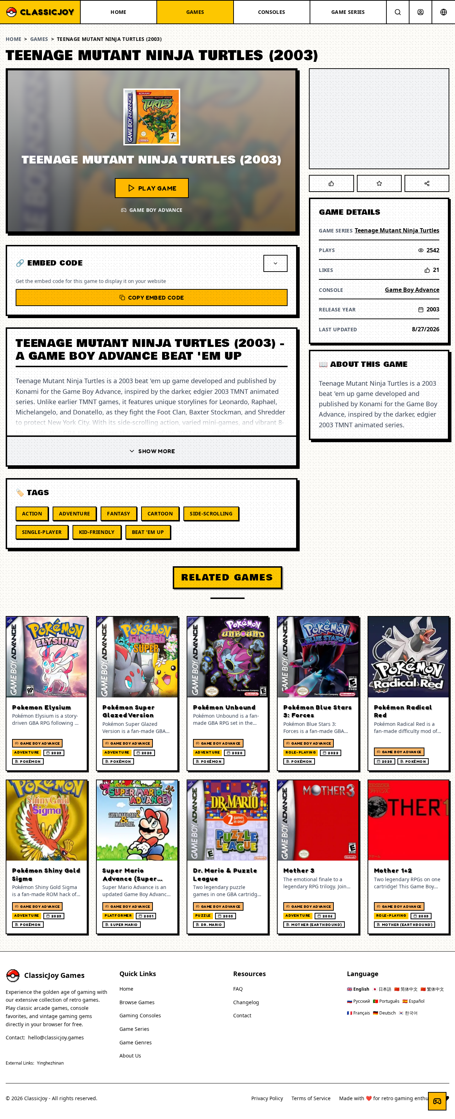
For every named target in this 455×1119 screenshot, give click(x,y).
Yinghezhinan (50, 1063)
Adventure (74, 513)
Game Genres (135, 1042)
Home (13, 39)
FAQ (238, 988)
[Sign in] (421, 12)
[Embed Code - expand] (275, 263)
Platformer (118, 915)
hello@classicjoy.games (56, 1037)
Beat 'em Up (148, 532)
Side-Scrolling (211, 513)
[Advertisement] (379, 118)
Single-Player (42, 532)
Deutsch (384, 1013)
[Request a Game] (437, 1101)
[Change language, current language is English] (443, 12)
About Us (130, 1055)
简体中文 (406, 989)
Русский (358, 1001)
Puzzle (203, 915)
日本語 (381, 989)
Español (413, 1001)
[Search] (398, 12)
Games (39, 39)
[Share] (427, 183)
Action (32, 513)
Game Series (134, 1029)
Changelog (246, 1002)
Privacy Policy (267, 1098)
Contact (242, 1015)
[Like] (331, 183)
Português (386, 1001)
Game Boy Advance (412, 290)
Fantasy (118, 513)
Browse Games (137, 1002)
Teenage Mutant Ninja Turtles (397, 230)
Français (358, 1013)
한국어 (408, 1013)
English (358, 989)
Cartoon (160, 513)
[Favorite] (379, 183)
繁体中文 (432, 989)
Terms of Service (311, 1098)
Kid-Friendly (97, 532)
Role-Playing (300, 752)
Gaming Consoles (140, 1015)
